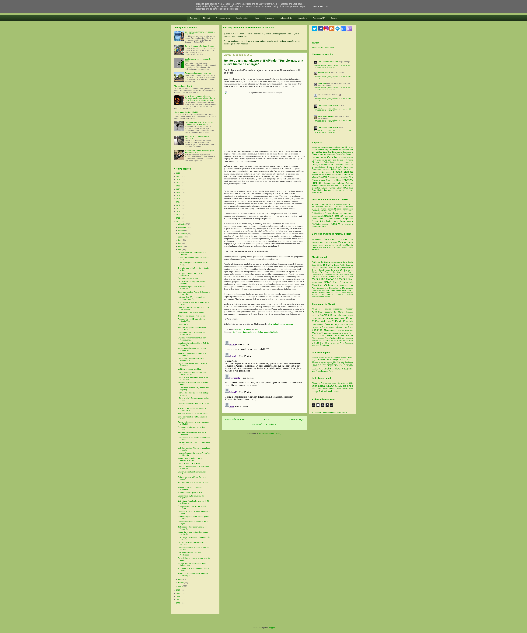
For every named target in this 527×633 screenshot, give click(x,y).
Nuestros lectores (250, 332)
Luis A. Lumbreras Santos (328, 62)
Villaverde (350, 294)
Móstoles (328, 333)
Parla (346, 333)
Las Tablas (316, 276)
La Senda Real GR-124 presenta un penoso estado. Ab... (191, 298)
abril (180, 250)
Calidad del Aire (286, 18)
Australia (328, 383)
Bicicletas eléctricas (336, 239)
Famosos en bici (347, 169)
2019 (178, 196)
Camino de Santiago (329, 360)
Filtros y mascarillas (324, 245)
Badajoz (328, 357)
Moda (328, 180)
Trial (336, 190)
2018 (178, 199)
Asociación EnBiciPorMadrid (338, 204)
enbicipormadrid (319, 226)
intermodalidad (317, 192)
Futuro (322, 174)
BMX (351, 150)
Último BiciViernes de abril (188, 278)
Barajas (350, 262)
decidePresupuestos (321, 297)
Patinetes (349, 183)
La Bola (322, 327)
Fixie (333, 245)
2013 (178, 215)
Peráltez (314, 219)
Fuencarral (339, 274)
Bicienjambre (337, 152)
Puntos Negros (332, 221)
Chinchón (337, 315)
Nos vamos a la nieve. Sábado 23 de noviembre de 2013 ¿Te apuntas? (199, 123)
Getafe (329, 324)
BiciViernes (340, 207)
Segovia (331, 366)
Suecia (336, 392)
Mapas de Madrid (337, 279)
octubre (181, 230)
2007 (178, 600)
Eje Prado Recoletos (332, 272)
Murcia (324, 364)
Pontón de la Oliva (319, 336)
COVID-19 (331, 154)
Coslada (342, 318)
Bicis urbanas (325, 243)
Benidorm (344, 357)
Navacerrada (338, 333)
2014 (178, 212)
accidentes (349, 190)
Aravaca (334, 262)
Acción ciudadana (320, 204)
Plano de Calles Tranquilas (330, 219)
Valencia (350, 366)
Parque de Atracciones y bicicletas (198, 73)
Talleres (331, 190)
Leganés (318, 329)
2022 (178, 186)
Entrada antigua (297, 419)
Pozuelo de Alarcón (335, 336)
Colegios (334, 18)
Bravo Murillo (339, 265)
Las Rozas (348, 327)
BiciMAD (206, 18)
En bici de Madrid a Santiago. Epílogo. (199, 46)
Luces (343, 245)
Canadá (345, 383)
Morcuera (318, 333)
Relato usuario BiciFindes (268, 332)
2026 (178, 173)
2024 (178, 180)
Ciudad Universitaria (344, 267)
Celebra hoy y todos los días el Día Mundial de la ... (191, 359)
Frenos (337, 245)
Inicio (266, 419)
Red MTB (340, 185)
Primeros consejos (223, 18)
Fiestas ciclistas (343, 171)
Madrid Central (347, 276)
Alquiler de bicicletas (320, 147)
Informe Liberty (317, 216)
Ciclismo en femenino (345, 160)
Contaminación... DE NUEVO (189, 464)
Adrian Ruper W (324, 73)
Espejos (314, 245)
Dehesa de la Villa (331, 270)
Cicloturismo (330, 162)
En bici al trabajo (242, 18)
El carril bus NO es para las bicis (190, 493)
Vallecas (342, 295)
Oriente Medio (348, 388)
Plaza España (341, 290)
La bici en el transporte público (189, 369)
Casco (342, 157)
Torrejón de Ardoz (337, 343)
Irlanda (315, 388)
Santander (324, 366)
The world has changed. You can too (191, 316)
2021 (178, 189)
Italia (320, 389)
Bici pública (317, 152)
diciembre (182, 224)
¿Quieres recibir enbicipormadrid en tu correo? (329, 412)
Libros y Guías (317, 177)
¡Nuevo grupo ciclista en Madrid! (186, 112)
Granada (341, 362)
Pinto (351, 333)
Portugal (315, 392)
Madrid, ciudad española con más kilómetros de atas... (190, 459)
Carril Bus (323, 157)
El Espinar (323, 362)
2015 (178, 208)
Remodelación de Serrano (330, 293)
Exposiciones (326, 169)
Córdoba (315, 362)
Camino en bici (183, 324)
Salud (351, 188)
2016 (178, 205)
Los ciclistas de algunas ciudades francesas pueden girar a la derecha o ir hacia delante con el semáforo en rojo (200, 98)
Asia (323, 383)
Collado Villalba (318, 318)
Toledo (344, 366)
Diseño (340, 167)
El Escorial (319, 321)
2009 (178, 593)
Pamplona (346, 364)
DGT (342, 164)
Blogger (272, 628)
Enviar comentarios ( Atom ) (270, 434)
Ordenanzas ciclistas (335, 183)
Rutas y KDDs (342, 188)
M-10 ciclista (326, 276)
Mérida (334, 364)
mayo (180, 246)
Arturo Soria (342, 262)
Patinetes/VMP (319, 18)
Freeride (315, 174)
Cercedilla (326, 314)
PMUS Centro (348, 216)
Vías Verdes (316, 371)
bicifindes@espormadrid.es (281, 324)
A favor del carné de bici (183, 86)
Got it (329, 6)
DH (346, 165)
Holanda (348, 385)
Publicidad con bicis (327, 185)
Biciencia (349, 207)
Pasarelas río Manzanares (341, 288)
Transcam (316, 345)
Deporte (331, 167)
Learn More (317, 6)
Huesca (315, 364)
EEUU (330, 385)
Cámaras (350, 242)
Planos (256, 18)
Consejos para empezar (323, 164)
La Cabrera (330, 327)
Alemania (316, 383)
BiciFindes (236, 332)
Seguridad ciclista (320, 190)
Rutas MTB (337, 223)
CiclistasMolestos (334, 209)
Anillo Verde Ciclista (321, 262)
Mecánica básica (327, 247)
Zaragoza (325, 371)
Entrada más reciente (234, 419)
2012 (178, 218)
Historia (328, 174)
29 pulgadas (317, 239)
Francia (339, 386)
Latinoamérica (330, 388)
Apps (314, 150)
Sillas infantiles (342, 247)
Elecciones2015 (347, 211)
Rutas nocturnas (328, 188)
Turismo (341, 190)
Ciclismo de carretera (327, 160)
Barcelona (336, 357)
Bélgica (339, 383)
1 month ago (331, 67)
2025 (178, 176)
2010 (178, 590)
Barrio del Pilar (317, 265)
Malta (340, 388)
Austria (334, 383)
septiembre (182, 234)
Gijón (335, 362)
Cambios (334, 242)
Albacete (315, 357)
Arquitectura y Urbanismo (327, 149)
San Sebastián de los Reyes (330, 341)
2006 (178, 603)
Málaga (329, 364)
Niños (339, 180)
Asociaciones (344, 150)
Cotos (349, 318)
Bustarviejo (349, 312)
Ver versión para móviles (264, 424)
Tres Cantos (325, 345)
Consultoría (302, 18)
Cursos (337, 164)
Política (315, 185)
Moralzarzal (349, 330)
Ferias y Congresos (322, 172)
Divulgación (269, 18)
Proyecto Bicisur (318, 221)
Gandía (330, 362)
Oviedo (340, 364)
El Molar (329, 321)
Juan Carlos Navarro (326, 116)
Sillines (351, 247)
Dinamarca (319, 385)
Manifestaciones (334, 177)
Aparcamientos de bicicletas (340, 147)
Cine (341, 162)
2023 (178, 183)
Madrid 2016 (336, 276)
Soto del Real (325, 343)
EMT (342, 270)
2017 (178, 202)
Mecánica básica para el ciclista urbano (193, 414)
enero (180, 586)
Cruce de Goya (335, 211)
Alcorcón (349, 309)
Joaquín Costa (348, 274)
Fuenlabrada (318, 324)
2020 (178, 192)
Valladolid (315, 369)
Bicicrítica (327, 152)
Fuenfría (348, 321)
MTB (325, 177)
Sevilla (338, 366)
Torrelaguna (349, 343)
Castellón (343, 360)
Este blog (193, 18)
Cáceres (350, 360)
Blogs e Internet (319, 154)
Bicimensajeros (348, 152)
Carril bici (333, 157)
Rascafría (321, 338)
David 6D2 (322, 84)
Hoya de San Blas (343, 324)
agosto (181, 237)
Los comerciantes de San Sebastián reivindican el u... (191, 334)
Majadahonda (331, 330)
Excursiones (317, 169)
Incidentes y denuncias (342, 174)
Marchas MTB (347, 177)
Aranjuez (318, 311)
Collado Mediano (347, 315)
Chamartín (331, 267)
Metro (350, 279)
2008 (178, 596)
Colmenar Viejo (331, 318)
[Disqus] (264, 374)
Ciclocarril (318, 162)
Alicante (322, 357)
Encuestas (348, 167)
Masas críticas (319, 180)
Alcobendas (339, 309)
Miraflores (341, 330)
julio (180, 240)
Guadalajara (349, 362)
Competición (348, 162)
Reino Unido (326, 391)
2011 (178, 221)
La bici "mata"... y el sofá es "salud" (191, 313)
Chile (351, 383)
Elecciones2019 (330, 274)
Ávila (331, 371)
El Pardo (348, 272)
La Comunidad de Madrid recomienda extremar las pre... (192, 373)
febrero (181, 583)
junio (180, 243)
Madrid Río (319, 279)
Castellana (323, 267)
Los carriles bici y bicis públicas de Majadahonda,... (191, 497)
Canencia (316, 315)
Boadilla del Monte (335, 312)
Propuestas (348, 218)
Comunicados (348, 209)
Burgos (315, 360)
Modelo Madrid (317, 282)
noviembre (182, 227)
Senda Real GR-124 (324, 295)
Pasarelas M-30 (323, 288)
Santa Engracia (347, 292)
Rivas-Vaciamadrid (333, 338)
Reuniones (325, 224)
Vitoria (321, 369)
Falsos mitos (336, 169)
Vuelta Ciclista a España (338, 368)
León (320, 364)
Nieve (333, 180)
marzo (180, 580)
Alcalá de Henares (322, 309)
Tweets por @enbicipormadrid (323, 47)
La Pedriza (339, 327)
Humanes (315, 327)
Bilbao (350, 357)
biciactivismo (349, 224)
